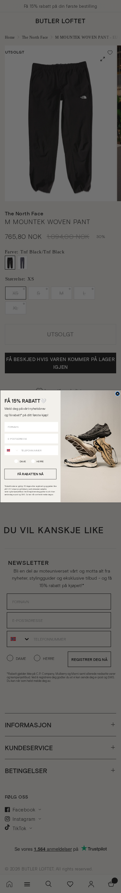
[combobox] (12, 450)
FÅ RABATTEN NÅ (30, 474)
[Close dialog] (118, 394)
